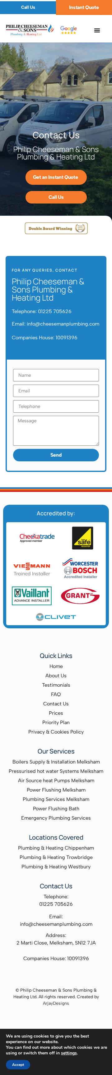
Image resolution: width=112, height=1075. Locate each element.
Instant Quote (84, 7)
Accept (18, 1064)
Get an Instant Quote (55, 177)
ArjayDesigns (56, 1003)
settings (69, 1053)
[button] (97, 30)
